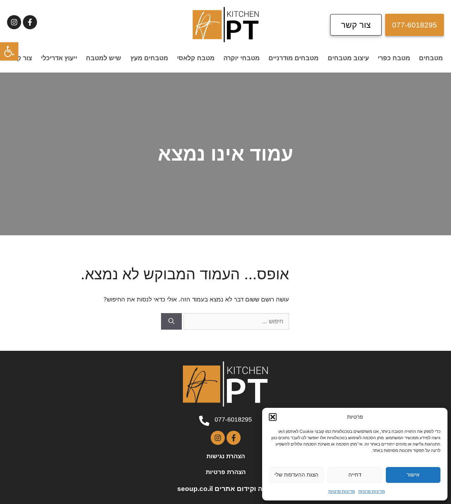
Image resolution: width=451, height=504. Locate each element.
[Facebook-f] (30, 22)
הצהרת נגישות (225, 456)
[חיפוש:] (235, 321)
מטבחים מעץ (149, 58)
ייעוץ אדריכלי (59, 58)
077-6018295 (233, 419)
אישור (413, 474)
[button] (9, 51)
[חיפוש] (171, 321)
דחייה (354, 474)
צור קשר (20, 58)
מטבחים (431, 58)
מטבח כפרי (394, 58)
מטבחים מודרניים (293, 58)
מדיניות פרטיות (371, 491)
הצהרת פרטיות (226, 472)
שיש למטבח (103, 58)
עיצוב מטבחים (348, 58)
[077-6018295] (204, 421)
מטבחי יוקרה (241, 58)
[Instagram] (14, 22)
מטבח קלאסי (196, 58)
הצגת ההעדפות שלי (296, 474)
